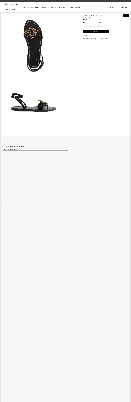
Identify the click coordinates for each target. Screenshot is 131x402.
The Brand (53, 7)
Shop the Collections (41, 7)
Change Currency (104, 38)
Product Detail (87, 35)
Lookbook (62, 7)
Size (84, 22)
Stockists (70, 7)
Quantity (100, 22)
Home (23, 7)
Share (127, 15)
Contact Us (78, 7)
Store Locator (96, 28)
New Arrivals (30, 7)
